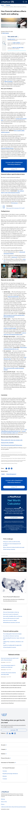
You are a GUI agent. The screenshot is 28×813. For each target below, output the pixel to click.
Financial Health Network (7, 148)
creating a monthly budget (10, 328)
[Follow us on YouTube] (12, 733)
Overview (5, 771)
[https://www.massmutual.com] (7, 1)
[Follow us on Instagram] (15, 733)
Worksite (5, 776)
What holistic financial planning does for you (15, 348)
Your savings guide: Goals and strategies (12, 633)
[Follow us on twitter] (11, 468)
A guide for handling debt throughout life (12, 645)
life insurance (14, 203)
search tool (14, 257)
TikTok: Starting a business (9, 549)
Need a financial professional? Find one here (11, 445)
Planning (8, 5)
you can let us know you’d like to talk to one (13, 431)
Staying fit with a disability (7, 442)
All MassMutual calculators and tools (11, 622)
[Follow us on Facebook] (6, 468)
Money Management (11, 474)
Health (3, 474)
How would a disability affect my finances (12, 616)
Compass (5, 778)
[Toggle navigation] (26, 2)
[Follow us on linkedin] (9, 468)
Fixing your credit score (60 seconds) (11, 541)
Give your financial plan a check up (11, 612)
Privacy (2, 804)
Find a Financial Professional (11, 597)
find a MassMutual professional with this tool (14, 430)
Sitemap (3, 799)
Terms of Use (4, 801)
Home (2, 5)
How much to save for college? (10, 620)
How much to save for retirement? (10, 614)
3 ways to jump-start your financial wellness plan (15, 333)
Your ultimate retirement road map (11, 636)
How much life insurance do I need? (15, 208)
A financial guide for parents (9, 647)
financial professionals (13, 296)
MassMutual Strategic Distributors (10, 773)
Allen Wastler (3, 662)
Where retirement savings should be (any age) (13, 547)
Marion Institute (8, 81)
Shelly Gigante (5, 33)
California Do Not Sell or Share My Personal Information (13, 806)
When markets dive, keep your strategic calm (11, 440)
